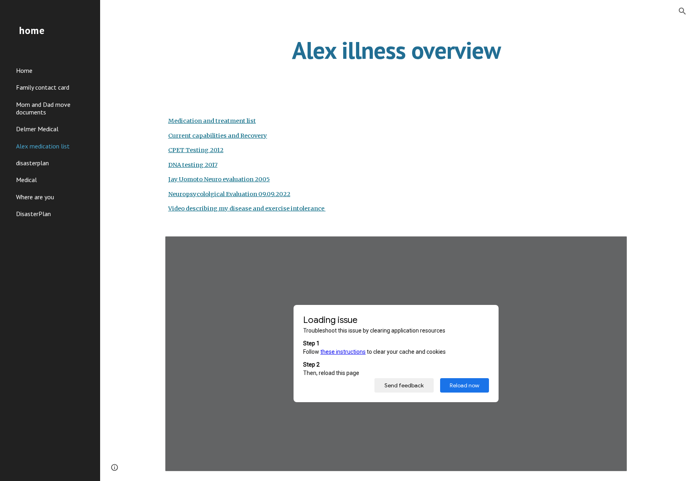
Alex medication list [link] (43, 146)
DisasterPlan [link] (33, 214)
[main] (396, 50)
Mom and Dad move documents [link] (43, 108)
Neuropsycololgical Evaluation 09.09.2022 (229, 194)
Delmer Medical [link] (37, 129)
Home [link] (24, 70)
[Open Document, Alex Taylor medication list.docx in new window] (611, 246)
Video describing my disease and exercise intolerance (247, 208)
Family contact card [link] (42, 87)
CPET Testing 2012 (195, 150)
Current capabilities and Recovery (217, 135)
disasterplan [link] (32, 163)
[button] (682, 11)
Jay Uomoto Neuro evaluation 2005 (219, 179)
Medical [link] (26, 180)
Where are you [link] (35, 197)
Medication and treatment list (212, 120)
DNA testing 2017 (192, 164)
